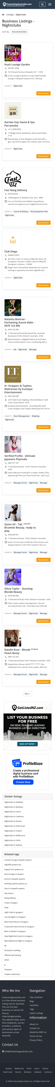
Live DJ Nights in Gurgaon (15, 917)
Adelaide (37, 1072)
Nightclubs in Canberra (14, 816)
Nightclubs (18, 86)
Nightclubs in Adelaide (13, 802)
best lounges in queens (14, 874)
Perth (29, 1068)
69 (5, 945)
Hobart (45, 1068)
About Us (34, 1024)
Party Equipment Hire (39, 211)
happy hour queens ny (13, 869)
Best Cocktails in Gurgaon (15, 931)
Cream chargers (10, 902)
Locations (34, 1005)
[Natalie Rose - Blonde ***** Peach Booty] (13, 638)
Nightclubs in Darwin (13, 821)
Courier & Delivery (21, 211)
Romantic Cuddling (12, 950)
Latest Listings (36, 1013)
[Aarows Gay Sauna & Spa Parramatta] (13, 110)
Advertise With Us (38, 1032)
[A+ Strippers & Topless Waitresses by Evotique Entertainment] (13, 374)
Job (15, 349)
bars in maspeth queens (14, 888)
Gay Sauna (8, 893)
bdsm (6, 960)
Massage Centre (20, 483)
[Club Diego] (13, 240)
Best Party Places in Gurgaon (16, 921)
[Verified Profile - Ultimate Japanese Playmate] (13, 444)
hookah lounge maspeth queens (18, 860)
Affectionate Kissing (12, 955)
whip (6, 907)
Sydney (9, 1068)
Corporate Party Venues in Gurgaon (19, 926)
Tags (32, 1009)
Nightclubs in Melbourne (14, 835)
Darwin (18, 1072)
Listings (10, 14)
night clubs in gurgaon (13, 912)
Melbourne (19, 1068)
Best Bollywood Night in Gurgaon (18, 941)
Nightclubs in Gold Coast (14, 826)
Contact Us (35, 1028)
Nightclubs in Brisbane (13, 807)
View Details (43, 93)
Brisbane (27, 1072)
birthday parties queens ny (15, 883)
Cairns (36, 1068)
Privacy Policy (36, 1040)
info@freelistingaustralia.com (19, 1051)
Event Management (22, 416)
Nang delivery (10, 898)
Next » (27, 693)
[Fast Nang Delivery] (13, 178)
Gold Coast (7, 1072)
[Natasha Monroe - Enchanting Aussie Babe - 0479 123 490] (13, 307)
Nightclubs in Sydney (13, 845)
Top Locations (36, 997)
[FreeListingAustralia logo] (17, 4)
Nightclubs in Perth (12, 840)
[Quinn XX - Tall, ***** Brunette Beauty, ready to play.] (13, 512)
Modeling (35, 416)
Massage (32, 349)
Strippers (8, 969)
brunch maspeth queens (14, 879)
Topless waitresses (12, 974)
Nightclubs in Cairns (12, 811)
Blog (32, 1001)
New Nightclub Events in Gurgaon (18, 936)
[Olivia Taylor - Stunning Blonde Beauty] (13, 577)
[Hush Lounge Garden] (13, 53)
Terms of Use (36, 1036)
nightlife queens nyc (12, 864)
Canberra (48, 1072)
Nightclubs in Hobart (13, 830)
